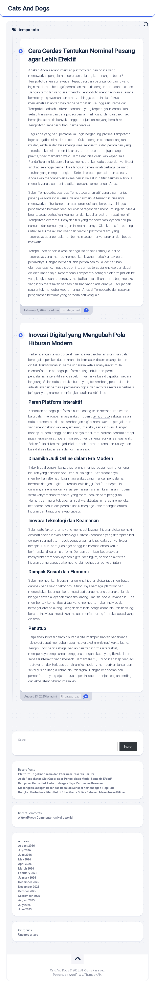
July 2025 (24, 905)
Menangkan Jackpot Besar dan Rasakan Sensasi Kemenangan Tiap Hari (66, 787)
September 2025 (29, 895)
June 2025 (25, 909)
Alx (99, 974)
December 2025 (28, 882)
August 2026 (26, 845)
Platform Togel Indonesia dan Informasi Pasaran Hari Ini (56, 774)
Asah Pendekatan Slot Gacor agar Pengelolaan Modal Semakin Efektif (65, 778)
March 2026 (26, 868)
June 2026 (25, 854)
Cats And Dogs (29, 8)
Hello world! (65, 817)
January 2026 (27, 877)
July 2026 (24, 850)
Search (22, 739)
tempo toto (101, 416)
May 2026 (24, 859)
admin (55, 310)
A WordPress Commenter (35, 817)
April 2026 (24, 863)
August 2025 (26, 900)
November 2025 (28, 886)
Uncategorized (71, 310)
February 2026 (27, 873)
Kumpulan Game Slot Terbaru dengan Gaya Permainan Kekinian (60, 783)
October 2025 (27, 891)
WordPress (76, 974)
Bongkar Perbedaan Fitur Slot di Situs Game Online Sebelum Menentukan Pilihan (72, 792)
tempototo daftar (93, 151)
